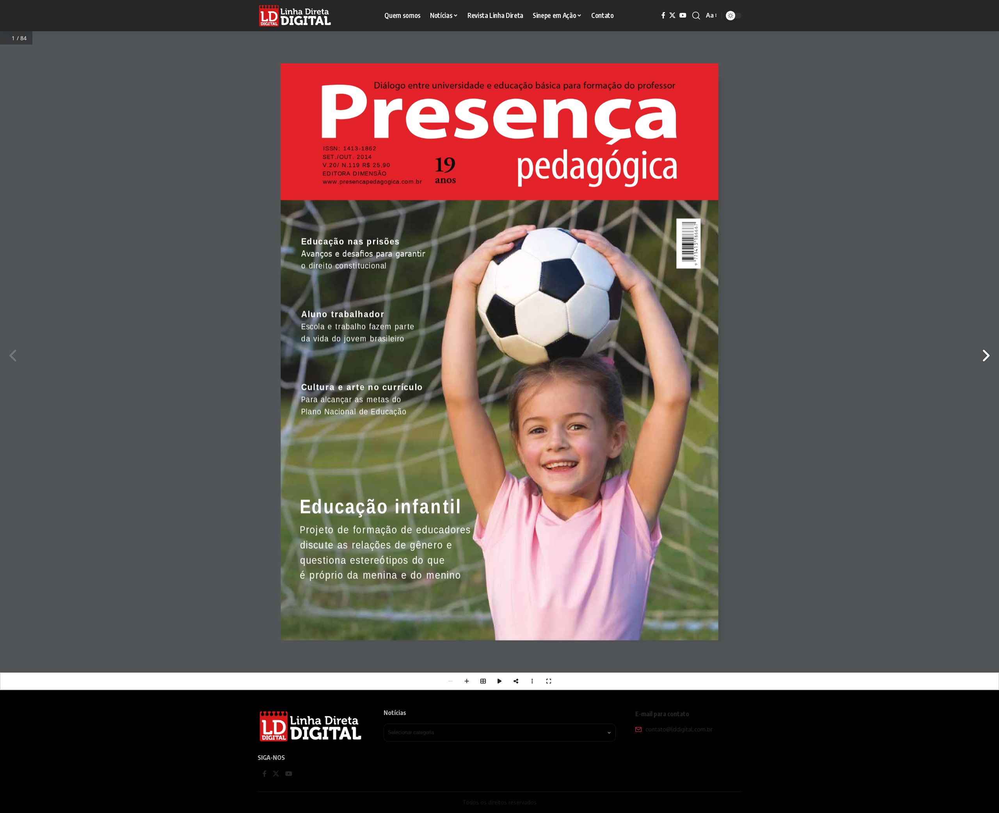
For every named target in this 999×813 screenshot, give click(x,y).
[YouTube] (682, 15)
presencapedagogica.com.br (380, 181)
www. (330, 181)
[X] (672, 15)
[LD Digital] (295, 15)
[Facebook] (663, 15)
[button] (696, 15)
